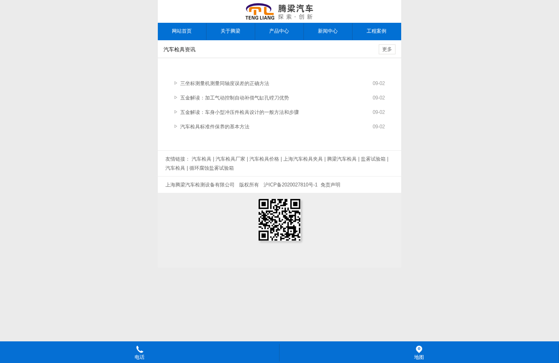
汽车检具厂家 (230, 159)
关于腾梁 (230, 31)
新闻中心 (328, 31)
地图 (419, 357)
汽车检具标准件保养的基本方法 (214, 126)
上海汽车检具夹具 (303, 159)
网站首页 (182, 31)
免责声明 (330, 185)
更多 (387, 49)
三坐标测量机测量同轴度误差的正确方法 (224, 83)
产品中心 (279, 31)
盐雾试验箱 (373, 159)
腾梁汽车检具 (342, 159)
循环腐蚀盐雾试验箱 (211, 168)
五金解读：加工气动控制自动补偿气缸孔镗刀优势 (234, 98)
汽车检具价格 (264, 159)
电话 (140, 357)
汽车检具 (201, 159)
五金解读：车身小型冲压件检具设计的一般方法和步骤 (239, 112)
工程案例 (376, 31)
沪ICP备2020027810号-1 (291, 185)
